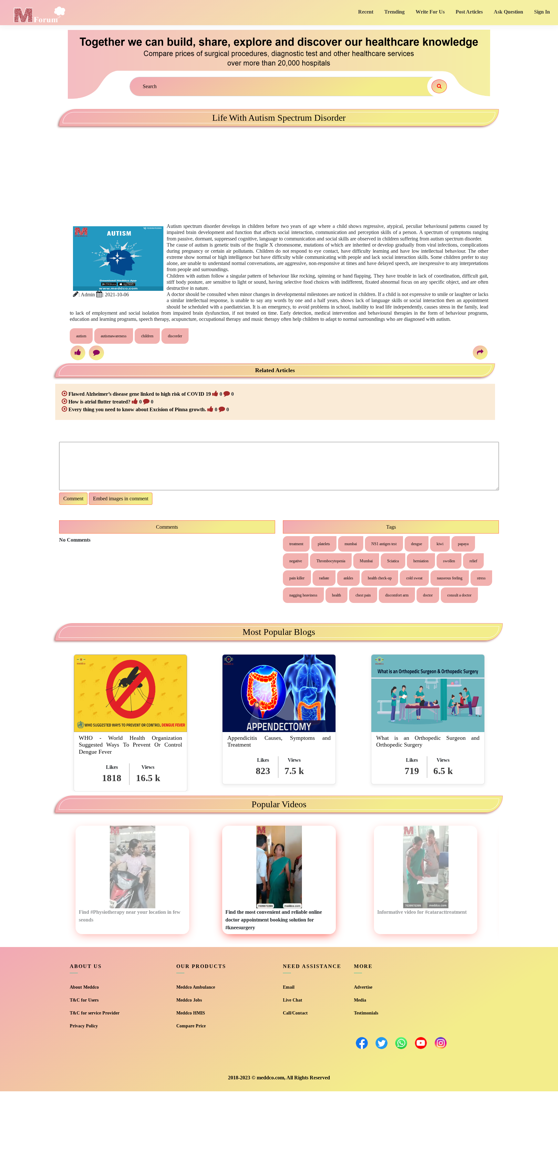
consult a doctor (459, 595)
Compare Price (191, 1026)
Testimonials (366, 1013)
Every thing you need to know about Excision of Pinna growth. (137, 409)
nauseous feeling (449, 578)
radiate (324, 578)
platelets (324, 544)
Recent (365, 12)
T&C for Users (84, 1000)
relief (473, 561)
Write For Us (430, 12)
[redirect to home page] (39, 14)
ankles (348, 578)
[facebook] (362, 1043)
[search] (439, 86)
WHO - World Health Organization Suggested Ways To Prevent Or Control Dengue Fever (130, 745)
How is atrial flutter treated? (99, 401)
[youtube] (421, 1043)
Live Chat (292, 1000)
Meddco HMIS (190, 1013)
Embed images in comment (120, 498)
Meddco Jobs (189, 1000)
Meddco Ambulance (195, 987)
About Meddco (84, 987)
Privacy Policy (84, 1026)
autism (81, 336)
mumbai (351, 544)
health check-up (380, 578)
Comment (73, 498)
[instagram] (441, 1043)
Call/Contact (295, 1013)
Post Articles (469, 12)
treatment (296, 544)
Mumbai (366, 561)
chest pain (363, 595)
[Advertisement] (133, 169)
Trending (394, 12)
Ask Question (508, 12)
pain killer (297, 578)
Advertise (363, 987)
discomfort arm (396, 595)
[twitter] (382, 1043)
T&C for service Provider (94, 1013)
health (336, 595)
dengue (416, 544)
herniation (421, 561)
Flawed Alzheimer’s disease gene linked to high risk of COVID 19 (139, 394)
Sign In (542, 12)
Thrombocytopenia (330, 561)
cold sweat (414, 578)
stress (481, 578)
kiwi (440, 544)
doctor (428, 595)
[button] (271, 793)
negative (295, 561)
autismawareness (114, 336)
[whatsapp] (401, 1043)
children (147, 336)
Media (360, 1000)
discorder (175, 336)
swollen (449, 561)
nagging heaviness (303, 595)
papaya (463, 544)
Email (288, 987)
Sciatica (393, 561)
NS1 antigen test (384, 544)
